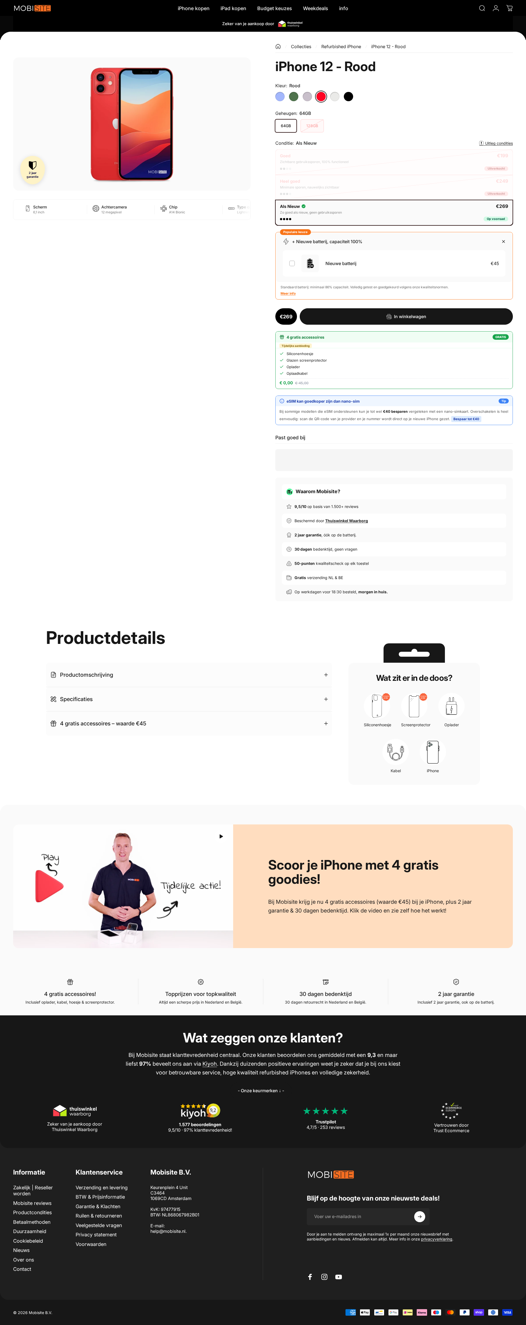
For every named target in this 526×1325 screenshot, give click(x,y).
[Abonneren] (419, 1216)
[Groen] (293, 96)
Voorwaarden (91, 1244)
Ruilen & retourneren (99, 1216)
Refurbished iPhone (341, 46)
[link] (261, 1090)
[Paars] (307, 96)
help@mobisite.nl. (168, 1231)
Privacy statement (96, 1234)
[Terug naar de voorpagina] (278, 46)
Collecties (301, 46)
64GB (286, 125)
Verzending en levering (102, 1187)
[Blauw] (280, 96)
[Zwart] (348, 96)
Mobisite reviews (32, 1203)
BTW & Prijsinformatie (100, 1197)
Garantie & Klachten (98, 1206)
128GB (312, 125)
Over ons (23, 1260)
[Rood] (321, 96)
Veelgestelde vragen (99, 1225)
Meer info (288, 293)
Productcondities (32, 1212)
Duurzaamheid (29, 1231)
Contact (22, 1269)
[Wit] (334, 96)
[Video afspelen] (123, 886)
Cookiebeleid (28, 1241)
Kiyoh (209, 1063)
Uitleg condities (499, 143)
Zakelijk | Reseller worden (33, 1191)
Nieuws (21, 1250)
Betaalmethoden (31, 1222)
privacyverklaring (436, 1239)
